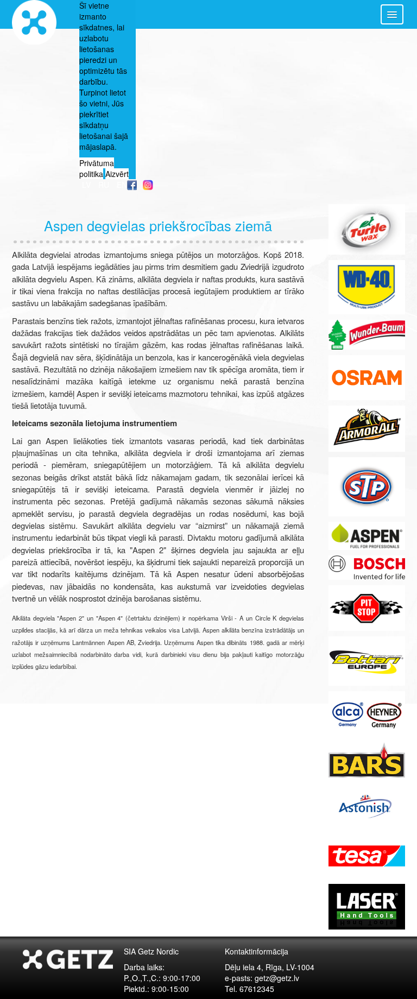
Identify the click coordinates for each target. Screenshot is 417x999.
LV (87, 184)
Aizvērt (117, 173)
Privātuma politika (96, 168)
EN (122, 184)
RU (104, 184)
